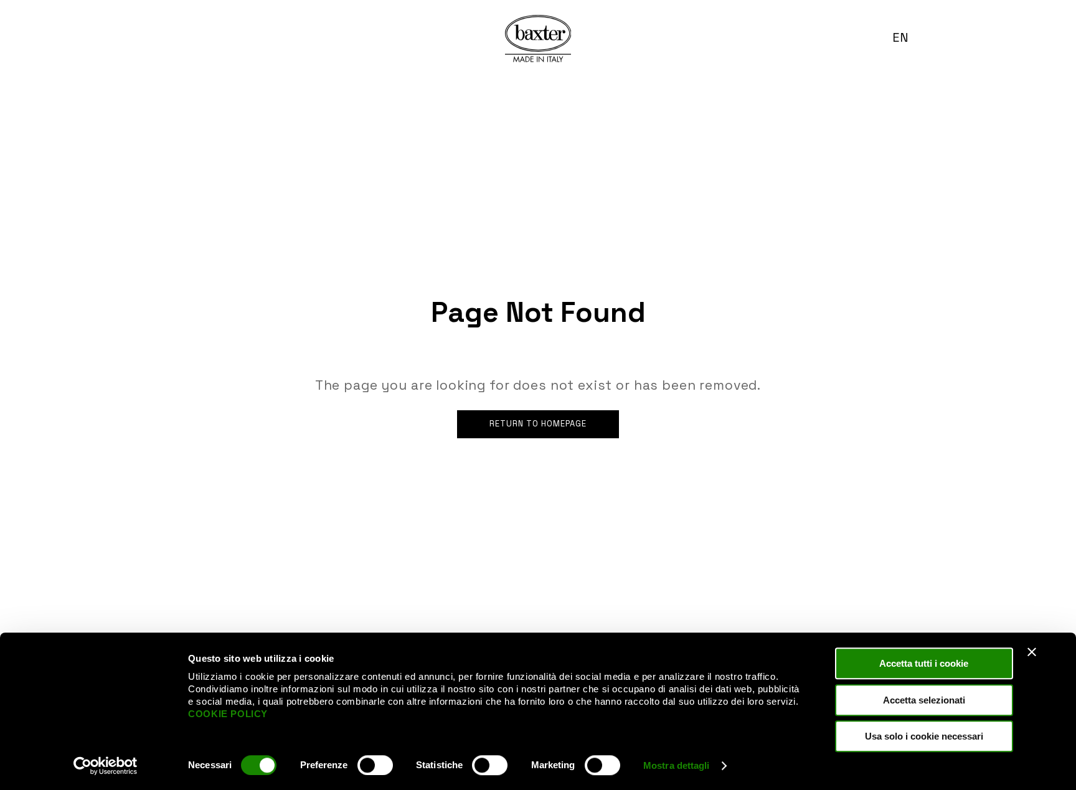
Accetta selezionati (924, 700)
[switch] (375, 765)
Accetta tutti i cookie (923, 663)
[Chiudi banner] (1031, 651)
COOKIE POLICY (228, 713)
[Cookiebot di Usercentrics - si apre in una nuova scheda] (105, 765)
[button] (905, 37)
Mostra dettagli (676, 765)
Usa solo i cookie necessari (924, 736)
